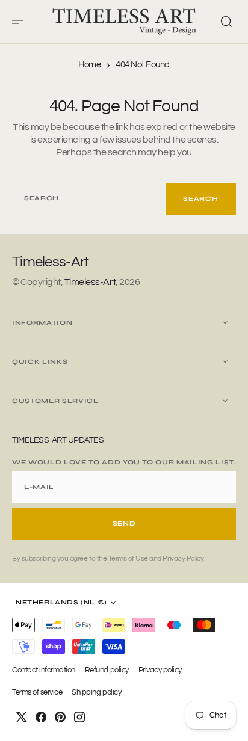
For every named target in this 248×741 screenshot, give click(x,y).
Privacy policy (160, 670)
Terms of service (37, 692)
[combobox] (89, 199)
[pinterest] (60, 717)
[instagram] (79, 717)
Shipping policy (96, 692)
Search (200, 199)
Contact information (43, 670)
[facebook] (41, 717)
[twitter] (21, 717)
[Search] (226, 21)
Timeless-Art (90, 282)
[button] (21, 21)
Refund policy (107, 670)
